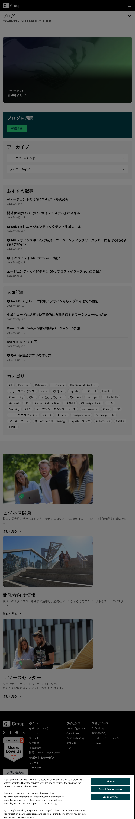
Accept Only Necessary (110, 789)
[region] (67, 797)
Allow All (110, 781)
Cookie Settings (110, 796)
